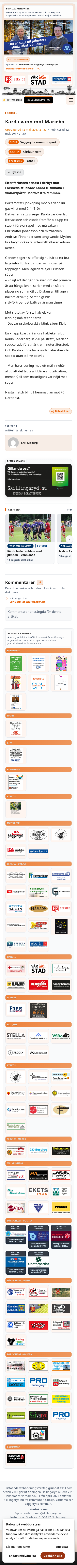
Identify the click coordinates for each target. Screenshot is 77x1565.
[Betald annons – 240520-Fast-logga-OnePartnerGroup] (38, 1036)
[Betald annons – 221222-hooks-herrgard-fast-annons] (38, 834)
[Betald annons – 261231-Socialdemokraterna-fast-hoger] (61, 1236)
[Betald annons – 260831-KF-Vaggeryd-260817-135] (15, 782)
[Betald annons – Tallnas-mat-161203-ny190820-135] (61, 834)
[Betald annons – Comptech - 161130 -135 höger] (15, 1174)
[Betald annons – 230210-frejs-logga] (15, 1009)
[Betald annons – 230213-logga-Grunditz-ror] (61, 875)
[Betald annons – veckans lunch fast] (38, 851)
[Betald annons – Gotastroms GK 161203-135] (15, 1308)
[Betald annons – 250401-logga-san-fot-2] (61, 926)
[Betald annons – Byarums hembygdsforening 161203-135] (15, 1365)
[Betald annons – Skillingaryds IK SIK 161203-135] (38, 1325)
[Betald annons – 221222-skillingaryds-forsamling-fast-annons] (15, 1093)
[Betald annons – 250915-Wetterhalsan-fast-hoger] (15, 908)
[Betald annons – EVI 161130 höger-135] (38, 1174)
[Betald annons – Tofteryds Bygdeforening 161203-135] (38, 1398)
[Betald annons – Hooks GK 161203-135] (38, 1308)
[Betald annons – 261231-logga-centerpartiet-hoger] (38, 1262)
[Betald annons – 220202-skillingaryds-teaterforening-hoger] (38, 1433)
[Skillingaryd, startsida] (38, 100)
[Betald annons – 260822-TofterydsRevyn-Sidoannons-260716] (15, 683)
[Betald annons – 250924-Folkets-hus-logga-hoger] (38, 1010)
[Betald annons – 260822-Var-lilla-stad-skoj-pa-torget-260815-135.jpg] (61, 663)
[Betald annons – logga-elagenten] (38, 985)
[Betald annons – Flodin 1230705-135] (15, 1052)
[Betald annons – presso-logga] (61, 1207)
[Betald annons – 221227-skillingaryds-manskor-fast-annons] (15, 1398)
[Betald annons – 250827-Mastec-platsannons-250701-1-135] (15, 755)
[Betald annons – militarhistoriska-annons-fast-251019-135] (61, 1398)
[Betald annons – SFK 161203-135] (15, 1325)
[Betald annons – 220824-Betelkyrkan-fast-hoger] (15, 1109)
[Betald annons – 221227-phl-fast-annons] (15, 892)
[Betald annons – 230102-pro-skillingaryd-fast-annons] (38, 1382)
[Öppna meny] (70, 100)
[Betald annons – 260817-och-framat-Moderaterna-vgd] (38, 37)
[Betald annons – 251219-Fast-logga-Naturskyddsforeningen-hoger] (15, 1415)
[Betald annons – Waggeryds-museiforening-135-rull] (15, 1432)
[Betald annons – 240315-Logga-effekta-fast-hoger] (15, 944)
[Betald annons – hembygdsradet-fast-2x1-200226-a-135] (61, 1365)
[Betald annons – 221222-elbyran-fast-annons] (62, 79)
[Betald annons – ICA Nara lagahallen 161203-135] (15, 851)
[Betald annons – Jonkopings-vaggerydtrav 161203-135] (61, 1308)
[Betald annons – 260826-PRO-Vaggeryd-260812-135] (38, 663)
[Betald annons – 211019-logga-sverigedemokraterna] (16, 1233)
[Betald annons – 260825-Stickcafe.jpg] (61, 683)
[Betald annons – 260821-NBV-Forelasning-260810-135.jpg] (15, 702)
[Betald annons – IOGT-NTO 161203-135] (15, 1382)
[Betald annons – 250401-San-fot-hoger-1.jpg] (38, 925)
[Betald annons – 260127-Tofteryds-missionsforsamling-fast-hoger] (38, 1076)
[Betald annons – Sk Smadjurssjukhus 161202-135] (38, 892)
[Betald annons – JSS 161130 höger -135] (61, 1174)
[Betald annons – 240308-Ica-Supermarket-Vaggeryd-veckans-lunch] (15, 834)
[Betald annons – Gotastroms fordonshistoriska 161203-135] (38, 1365)
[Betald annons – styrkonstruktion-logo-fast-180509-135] (15, 1191)
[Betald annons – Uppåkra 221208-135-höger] (38, 1191)
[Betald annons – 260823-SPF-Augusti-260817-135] (38, 683)
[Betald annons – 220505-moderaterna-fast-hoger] (38, 1236)
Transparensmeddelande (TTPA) (23, 68)
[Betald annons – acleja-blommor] (61, 968)
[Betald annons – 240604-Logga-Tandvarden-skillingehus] (15, 925)
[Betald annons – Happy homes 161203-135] (61, 985)
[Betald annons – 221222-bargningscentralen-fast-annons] (15, 1150)
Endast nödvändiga (22, 1556)
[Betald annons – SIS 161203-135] (15, 1341)
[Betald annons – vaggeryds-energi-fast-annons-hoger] (15, 1458)
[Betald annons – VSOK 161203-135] (61, 1292)
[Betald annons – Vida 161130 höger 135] (15, 1207)
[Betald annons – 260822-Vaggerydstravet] (15, 728)
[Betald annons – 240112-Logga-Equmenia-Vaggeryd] (38, 1093)
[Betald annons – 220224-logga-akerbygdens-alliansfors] (61, 1093)
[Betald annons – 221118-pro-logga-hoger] (61, 1415)
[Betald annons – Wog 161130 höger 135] (38, 1207)
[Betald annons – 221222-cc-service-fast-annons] (38, 1150)
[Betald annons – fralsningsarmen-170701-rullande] (38, 1109)
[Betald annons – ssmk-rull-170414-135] (61, 1325)
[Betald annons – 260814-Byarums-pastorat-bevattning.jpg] (15, 809)
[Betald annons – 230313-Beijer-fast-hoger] (15, 985)
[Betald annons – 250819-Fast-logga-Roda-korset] (15, 968)
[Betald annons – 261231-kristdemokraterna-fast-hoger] (16, 1262)
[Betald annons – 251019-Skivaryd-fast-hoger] (38, 1415)
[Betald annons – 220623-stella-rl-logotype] (15, 1036)
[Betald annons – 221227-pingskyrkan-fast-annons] (61, 1109)
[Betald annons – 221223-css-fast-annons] (15, 875)
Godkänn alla (53, 1556)
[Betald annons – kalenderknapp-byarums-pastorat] (61, 1076)
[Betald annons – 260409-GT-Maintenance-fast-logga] (61, 892)
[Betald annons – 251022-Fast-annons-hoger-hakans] (38, 908)
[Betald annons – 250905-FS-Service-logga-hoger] (15, 79)
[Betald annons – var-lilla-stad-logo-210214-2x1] (38, 79)
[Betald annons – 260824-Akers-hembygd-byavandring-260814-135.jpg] (15, 663)
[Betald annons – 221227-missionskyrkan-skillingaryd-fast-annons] (15, 1126)
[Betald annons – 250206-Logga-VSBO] (61, 1036)
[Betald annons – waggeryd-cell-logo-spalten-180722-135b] (61, 1191)
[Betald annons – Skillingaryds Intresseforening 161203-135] (61, 1382)
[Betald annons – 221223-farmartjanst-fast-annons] (38, 875)
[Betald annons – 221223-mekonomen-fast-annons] (61, 1150)
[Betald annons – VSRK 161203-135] (38, 1292)
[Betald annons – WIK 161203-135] (15, 1292)
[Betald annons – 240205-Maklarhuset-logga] (38, 1052)
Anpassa (62, 1546)
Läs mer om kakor (18, 1546)
